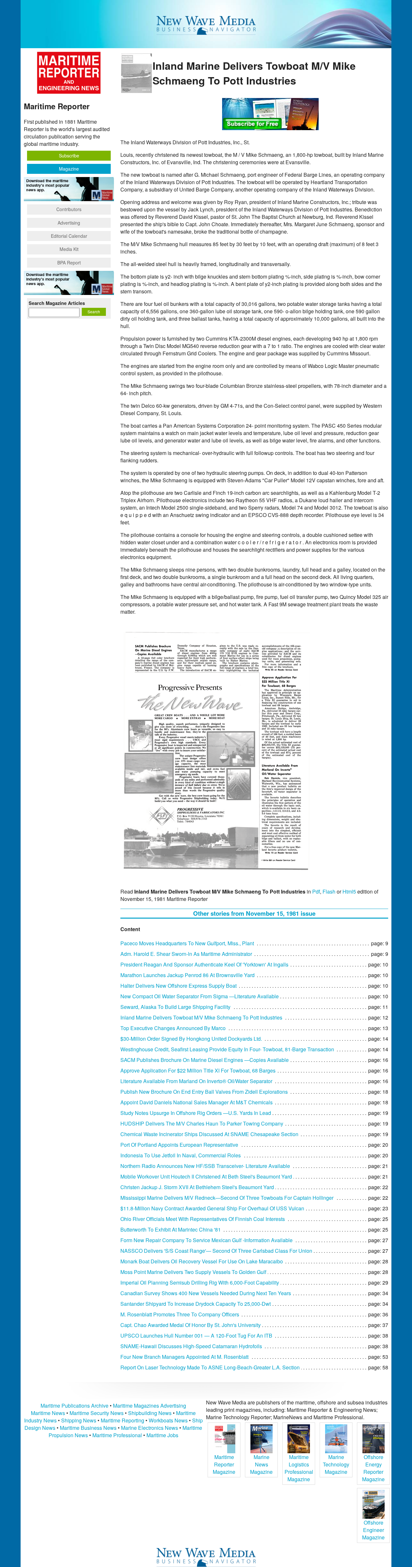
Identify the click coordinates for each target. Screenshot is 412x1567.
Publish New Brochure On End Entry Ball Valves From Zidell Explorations (204, 1091)
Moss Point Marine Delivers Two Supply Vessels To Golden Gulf (193, 1272)
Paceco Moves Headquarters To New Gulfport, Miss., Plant (187, 943)
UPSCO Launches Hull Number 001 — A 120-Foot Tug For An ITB (196, 1335)
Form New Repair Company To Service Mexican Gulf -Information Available (206, 1240)
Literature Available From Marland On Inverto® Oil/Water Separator (196, 1081)
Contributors (68, 209)
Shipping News (78, 1420)
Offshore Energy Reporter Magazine (373, 1468)
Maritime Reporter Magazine (224, 1464)
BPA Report (69, 262)
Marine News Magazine (261, 1464)
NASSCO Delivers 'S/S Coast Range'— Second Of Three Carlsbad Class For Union (216, 1250)
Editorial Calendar (69, 236)
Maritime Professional (117, 1435)
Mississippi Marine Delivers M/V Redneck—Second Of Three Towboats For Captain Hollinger (226, 1197)
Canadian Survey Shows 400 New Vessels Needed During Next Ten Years (205, 1293)
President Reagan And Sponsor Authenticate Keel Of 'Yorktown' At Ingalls (204, 964)
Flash (329, 891)
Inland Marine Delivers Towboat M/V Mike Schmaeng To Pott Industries (201, 1017)
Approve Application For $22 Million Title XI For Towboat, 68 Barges (198, 1070)
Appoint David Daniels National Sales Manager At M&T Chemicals (196, 1102)
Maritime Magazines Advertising (149, 1405)
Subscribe (69, 155)
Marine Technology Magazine (336, 1464)
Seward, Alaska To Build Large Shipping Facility (175, 1007)
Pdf (316, 891)
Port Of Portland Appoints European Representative (179, 1144)
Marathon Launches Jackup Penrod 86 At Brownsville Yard (187, 975)
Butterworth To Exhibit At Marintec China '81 (170, 1229)
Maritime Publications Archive (74, 1405)
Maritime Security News (97, 1413)
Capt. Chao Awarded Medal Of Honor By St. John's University (190, 1325)
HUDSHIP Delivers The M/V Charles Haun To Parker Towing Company (201, 1123)
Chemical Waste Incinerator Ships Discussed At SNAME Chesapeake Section (209, 1134)
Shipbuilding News (150, 1413)
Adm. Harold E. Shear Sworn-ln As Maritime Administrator (186, 953)
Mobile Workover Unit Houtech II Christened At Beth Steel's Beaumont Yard (206, 1176)
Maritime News (48, 1413)
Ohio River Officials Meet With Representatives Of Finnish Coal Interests (202, 1219)
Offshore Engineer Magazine (373, 1530)
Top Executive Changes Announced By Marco (173, 1028)
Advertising (69, 222)
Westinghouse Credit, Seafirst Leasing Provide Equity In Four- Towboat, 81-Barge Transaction (227, 1049)
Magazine (69, 168)
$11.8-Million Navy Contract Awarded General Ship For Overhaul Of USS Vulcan (212, 1208)
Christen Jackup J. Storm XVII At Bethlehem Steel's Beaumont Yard (197, 1187)
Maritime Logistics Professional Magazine (299, 1468)
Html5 (349, 891)
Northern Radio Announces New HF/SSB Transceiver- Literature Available (205, 1166)
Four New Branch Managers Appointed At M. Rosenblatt (184, 1356)
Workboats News (168, 1420)
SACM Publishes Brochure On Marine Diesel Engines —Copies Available (204, 1060)
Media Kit (69, 249)
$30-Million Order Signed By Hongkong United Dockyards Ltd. (191, 1038)
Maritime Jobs (162, 1435)
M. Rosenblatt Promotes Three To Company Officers (179, 1314)
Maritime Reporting (122, 1420)
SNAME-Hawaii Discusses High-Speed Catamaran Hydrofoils (191, 1346)
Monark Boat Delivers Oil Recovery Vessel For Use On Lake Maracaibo (201, 1261)
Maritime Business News (89, 1427)
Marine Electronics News (149, 1427)
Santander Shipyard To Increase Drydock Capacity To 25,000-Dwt (195, 1303)
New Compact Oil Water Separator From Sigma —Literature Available (199, 996)
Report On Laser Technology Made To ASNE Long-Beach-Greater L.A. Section (210, 1367)
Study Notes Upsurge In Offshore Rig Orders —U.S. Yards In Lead (195, 1113)
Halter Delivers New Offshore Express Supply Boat (178, 985)
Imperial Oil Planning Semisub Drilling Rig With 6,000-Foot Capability (199, 1282)
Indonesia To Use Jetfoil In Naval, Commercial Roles (180, 1155)
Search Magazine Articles (57, 303)
